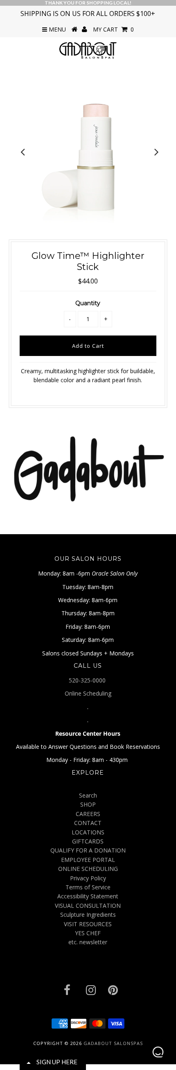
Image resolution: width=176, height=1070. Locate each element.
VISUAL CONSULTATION (88, 905)
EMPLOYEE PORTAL (88, 860)
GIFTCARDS (88, 841)
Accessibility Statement (87, 896)
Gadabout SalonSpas (113, 1043)
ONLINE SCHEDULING (88, 869)
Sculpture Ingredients (88, 914)
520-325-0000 (88, 680)
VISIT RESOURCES (88, 924)
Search (88, 795)
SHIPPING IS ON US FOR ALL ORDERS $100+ (87, 13)
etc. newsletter (87, 942)
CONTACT (88, 823)
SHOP (88, 804)
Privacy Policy (88, 878)
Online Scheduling (88, 693)
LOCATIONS (88, 832)
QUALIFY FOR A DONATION (88, 850)
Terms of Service (88, 887)
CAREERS (88, 814)
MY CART (113, 29)
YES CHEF (88, 933)
